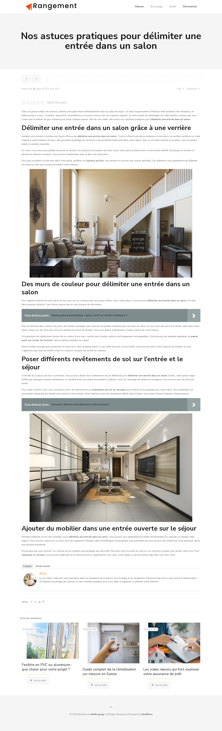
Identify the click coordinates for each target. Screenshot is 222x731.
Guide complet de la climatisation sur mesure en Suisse (109, 671)
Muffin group (97, 714)
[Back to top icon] (111, 707)
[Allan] (30, 585)
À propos (27, 566)
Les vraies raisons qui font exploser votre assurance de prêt (171, 671)
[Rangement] (51, 6)
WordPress (147, 714)
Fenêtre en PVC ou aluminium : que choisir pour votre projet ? (47, 667)
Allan (38, 88)
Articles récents (43, 566)
